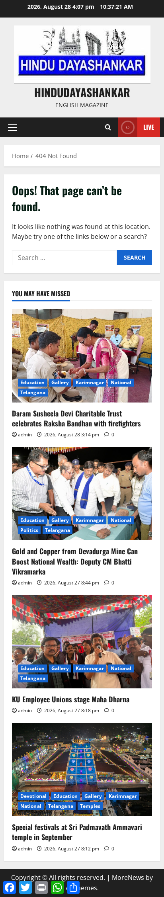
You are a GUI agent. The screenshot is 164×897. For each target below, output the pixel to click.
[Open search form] (108, 127)
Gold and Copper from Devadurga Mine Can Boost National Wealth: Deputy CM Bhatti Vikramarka (75, 561)
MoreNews (128, 877)
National (121, 382)
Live (148, 127)
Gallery (60, 382)
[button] (12, 127)
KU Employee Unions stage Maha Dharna (70, 699)
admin (25, 434)
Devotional (33, 796)
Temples (90, 806)
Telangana (32, 392)
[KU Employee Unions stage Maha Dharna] (82, 641)
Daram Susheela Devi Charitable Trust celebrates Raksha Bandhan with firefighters (76, 418)
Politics (29, 530)
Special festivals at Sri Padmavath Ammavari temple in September (77, 832)
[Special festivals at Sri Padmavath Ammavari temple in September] (82, 770)
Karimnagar (90, 382)
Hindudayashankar (82, 92)
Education (32, 382)
